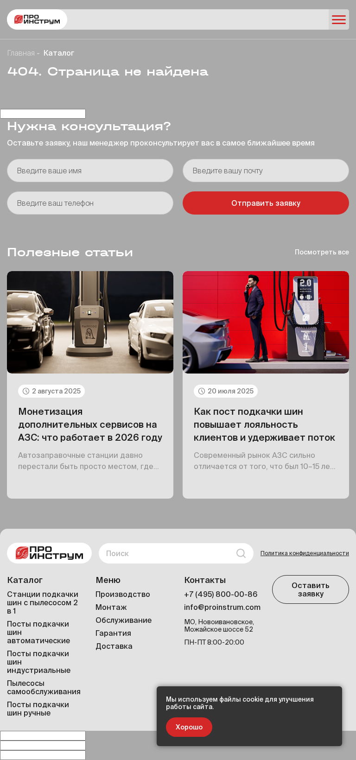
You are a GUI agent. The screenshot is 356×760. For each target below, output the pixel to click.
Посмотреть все (322, 252)
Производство (122, 594)
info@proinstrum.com (222, 607)
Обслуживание (123, 620)
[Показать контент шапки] (339, 19)
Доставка (114, 646)
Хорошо (189, 727)
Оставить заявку (311, 589)
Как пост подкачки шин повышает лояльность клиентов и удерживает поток (264, 424)
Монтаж (111, 607)
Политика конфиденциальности (305, 553)
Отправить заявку (265, 203)
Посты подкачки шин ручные (38, 708)
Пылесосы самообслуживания (44, 687)
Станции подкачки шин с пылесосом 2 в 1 (42, 602)
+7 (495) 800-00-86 (220, 594)
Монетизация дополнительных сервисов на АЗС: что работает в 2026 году (90, 424)
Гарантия (113, 633)
